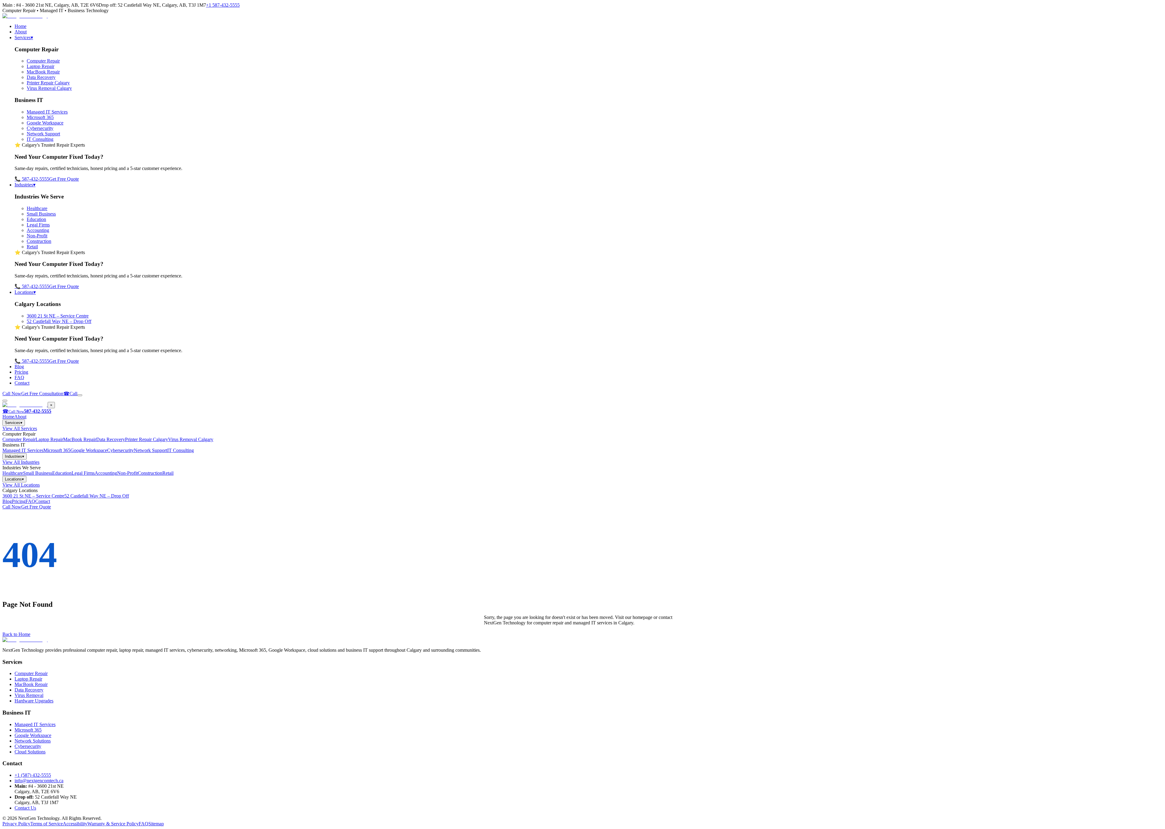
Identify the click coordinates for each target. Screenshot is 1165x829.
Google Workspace (45, 122)
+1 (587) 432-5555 (33, 775)
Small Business (41, 213)
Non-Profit (37, 235)
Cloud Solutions (30, 751)
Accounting (38, 230)
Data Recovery (41, 77)
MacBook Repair (43, 71)
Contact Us (25, 807)
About (21, 31)
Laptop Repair (40, 66)
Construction (39, 241)
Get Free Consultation (42, 393)
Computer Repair (43, 60)
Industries (25, 184)
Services (24, 37)
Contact (22, 383)
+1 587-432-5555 (223, 5)
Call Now (11, 393)
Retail (32, 246)
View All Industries (20, 462)
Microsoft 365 (40, 117)
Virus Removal (29, 695)
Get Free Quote (64, 179)
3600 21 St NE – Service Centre (58, 315)
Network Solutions (33, 740)
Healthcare (37, 208)
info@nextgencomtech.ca (39, 780)
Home (20, 26)
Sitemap (156, 823)
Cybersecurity (40, 128)
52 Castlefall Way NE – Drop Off (59, 321)
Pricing (21, 372)
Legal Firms (38, 224)
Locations (25, 292)
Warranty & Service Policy (113, 823)
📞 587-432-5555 (32, 179)
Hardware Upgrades (34, 700)
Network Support (43, 133)
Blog (19, 366)
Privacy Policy (16, 823)
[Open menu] (79, 395)
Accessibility (75, 823)
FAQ (19, 377)
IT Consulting (40, 139)
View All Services (19, 428)
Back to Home (16, 634)
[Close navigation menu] (4, 401)
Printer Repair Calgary (48, 82)
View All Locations (21, 485)
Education (36, 219)
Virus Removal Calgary (49, 88)
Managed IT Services (47, 111)
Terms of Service (46, 823)
